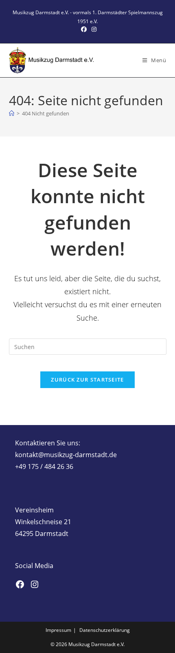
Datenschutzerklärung (104, 630)
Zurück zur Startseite (87, 379)
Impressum (58, 630)
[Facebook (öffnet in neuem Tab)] (84, 29)
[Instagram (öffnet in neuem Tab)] (92, 29)
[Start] (11, 113)
